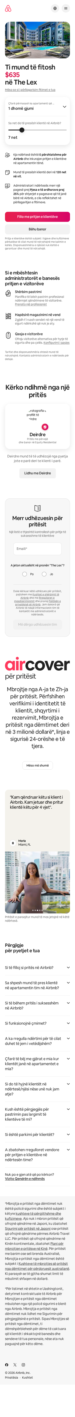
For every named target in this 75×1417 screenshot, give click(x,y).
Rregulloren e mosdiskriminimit (34, 599)
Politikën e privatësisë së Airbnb (38, 603)
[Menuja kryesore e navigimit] (66, 8)
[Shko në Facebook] (6, 1364)
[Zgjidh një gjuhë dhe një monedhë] (55, 8)
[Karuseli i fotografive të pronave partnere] (37, 882)
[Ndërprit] (13, 843)
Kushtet (27, 1377)
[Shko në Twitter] (15, 1364)
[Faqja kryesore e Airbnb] (8, 8)
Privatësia (11, 1377)
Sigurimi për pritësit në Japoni (28, 1228)
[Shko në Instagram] (23, 1364)
